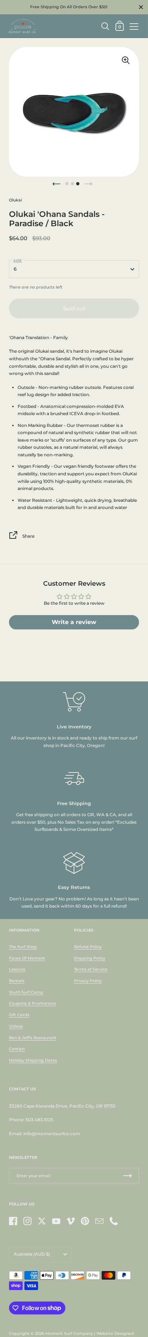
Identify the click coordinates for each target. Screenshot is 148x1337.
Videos (16, 1026)
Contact (17, 1048)
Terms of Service (90, 969)
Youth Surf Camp (26, 992)
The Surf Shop (23, 946)
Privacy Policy (88, 980)
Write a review (74, 622)
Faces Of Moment (27, 958)
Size (17, 260)
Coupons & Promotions (32, 1003)
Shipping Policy (89, 958)
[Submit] (127, 1176)
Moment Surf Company (69, 1333)
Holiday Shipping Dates (33, 1060)
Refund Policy (88, 946)
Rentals (16, 980)
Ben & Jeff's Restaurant (32, 1037)
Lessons (17, 969)
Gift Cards (19, 1014)
